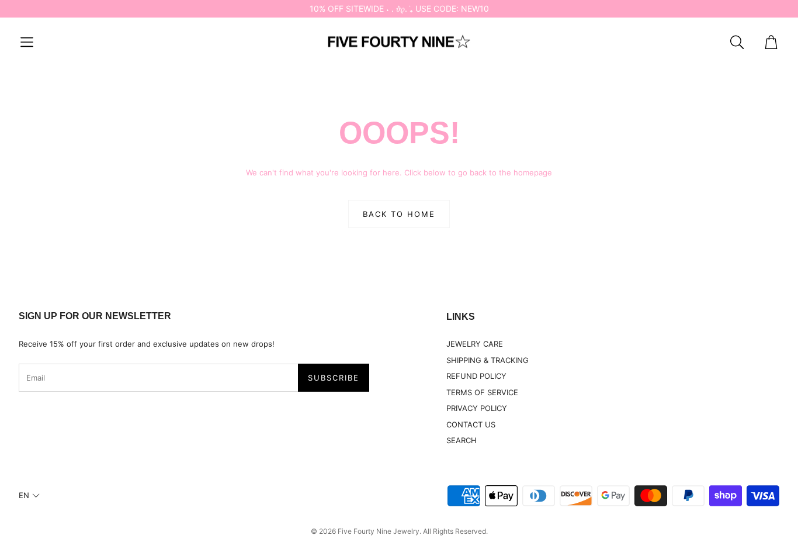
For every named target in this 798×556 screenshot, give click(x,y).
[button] (27, 42)
